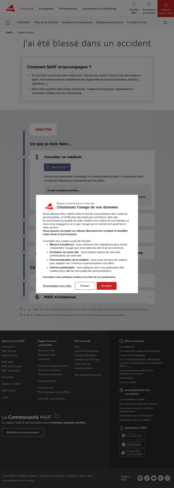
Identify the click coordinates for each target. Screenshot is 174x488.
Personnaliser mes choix (57, 285)
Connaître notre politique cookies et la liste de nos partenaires (79, 277)
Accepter (106, 285)
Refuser (85, 285)
